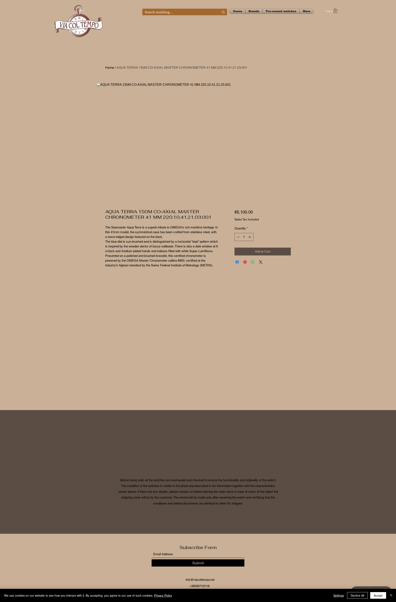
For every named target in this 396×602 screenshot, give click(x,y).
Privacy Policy (163, 595)
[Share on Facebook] (237, 262)
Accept (378, 595)
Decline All (357, 595)
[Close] (391, 595)
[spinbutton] (243, 237)
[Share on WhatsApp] (252, 262)
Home (109, 67)
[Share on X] (260, 262)
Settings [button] (338, 595)
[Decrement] (238, 237)
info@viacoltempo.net (200, 579)
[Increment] (250, 237)
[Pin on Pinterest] (245, 262)
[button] (335, 10)
